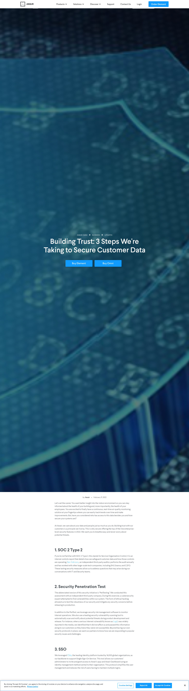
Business (96, 235)
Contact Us (125, 4)
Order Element (158, 4)
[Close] (185, 685)
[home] (37, 4)
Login (139, 4)
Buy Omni (108, 263)
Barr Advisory (73, 562)
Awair (87, 497)
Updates (108, 235)
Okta (69, 655)
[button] (62, 4)
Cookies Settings (125, 685)
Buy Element (79, 263)
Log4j (115, 622)
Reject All (143, 685)
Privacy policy (32, 687)
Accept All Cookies (162, 685)
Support (110, 4)
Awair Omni (82, 235)
